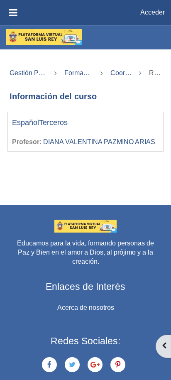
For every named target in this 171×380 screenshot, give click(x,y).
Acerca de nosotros (85, 307)
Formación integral (78, 72)
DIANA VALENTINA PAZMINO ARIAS (99, 141)
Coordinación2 (121, 72)
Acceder (152, 12)
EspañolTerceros (40, 122)
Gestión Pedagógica (28, 72)
